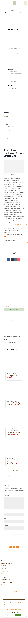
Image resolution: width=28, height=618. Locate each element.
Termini (3, 568)
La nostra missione (6, 563)
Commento (7, 495)
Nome (6, 512)
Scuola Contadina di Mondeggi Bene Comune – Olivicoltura (14, 461)
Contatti (20, 609)
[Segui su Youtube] (14, 547)
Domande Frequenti (7, 582)
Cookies (15, 609)
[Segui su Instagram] (17, 547)
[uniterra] (14, 5)
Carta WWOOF (5, 566)
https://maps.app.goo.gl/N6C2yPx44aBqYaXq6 (16, 224)
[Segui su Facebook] (10, 547)
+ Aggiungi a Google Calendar (14, 320)
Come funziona (5, 579)
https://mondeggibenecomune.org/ (19, 53)
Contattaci (4, 585)
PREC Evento (15, 470)
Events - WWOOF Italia (12, 10)
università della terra (10, 342)
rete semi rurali (8, 339)
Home (5, 10)
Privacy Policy (8, 609)
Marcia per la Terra (12, 375)
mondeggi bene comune (13, 336)
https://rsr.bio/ (13, 81)
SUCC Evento (12, 475)
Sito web (6, 525)
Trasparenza (5, 571)
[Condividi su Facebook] (8, 259)
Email (5, 518)
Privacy (3, 574)
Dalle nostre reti (7, 12)
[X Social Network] (12, 259)
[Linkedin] (15, 259)
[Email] (18, 259)
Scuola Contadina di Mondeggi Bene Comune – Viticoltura (14, 432)
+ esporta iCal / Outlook (14, 325)
